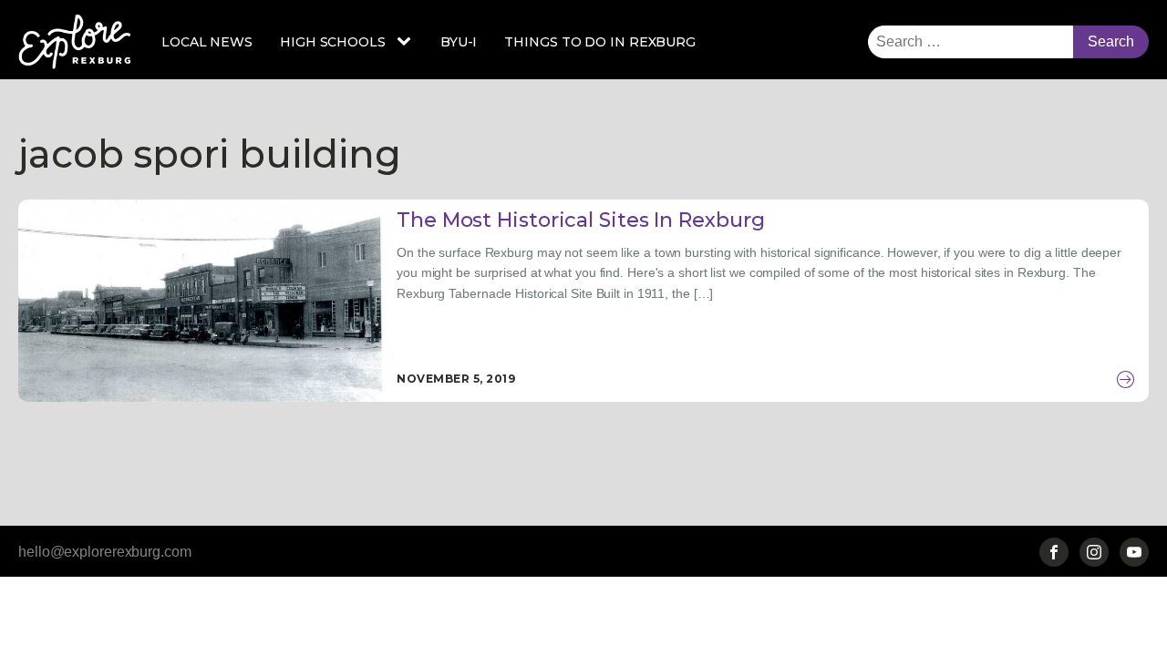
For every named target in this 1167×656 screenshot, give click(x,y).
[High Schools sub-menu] (407, 42)
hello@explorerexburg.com (104, 551)
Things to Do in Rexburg (600, 42)
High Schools (333, 42)
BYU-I (459, 42)
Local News (207, 42)
